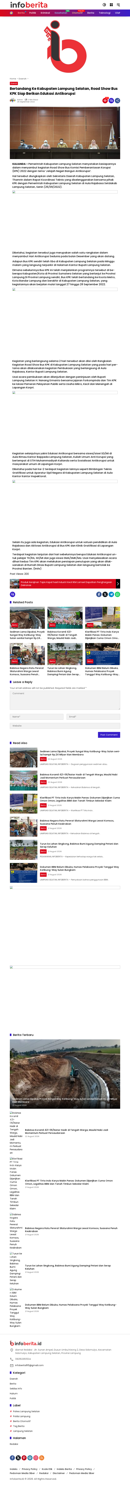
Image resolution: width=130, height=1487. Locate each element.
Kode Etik (47, 1469)
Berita (14, 625)
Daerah (14, 83)
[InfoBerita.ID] (29, 4)
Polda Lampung (21, 1416)
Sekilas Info (16, 1388)
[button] (104, 5)
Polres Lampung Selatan (26, 1411)
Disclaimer (59, 1473)
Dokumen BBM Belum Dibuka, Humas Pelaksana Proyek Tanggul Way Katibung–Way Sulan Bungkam (101, 671)
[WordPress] (29, 1457)
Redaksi (14, 1444)
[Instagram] (35, 1457)
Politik (13, 1398)
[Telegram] (111, 594)
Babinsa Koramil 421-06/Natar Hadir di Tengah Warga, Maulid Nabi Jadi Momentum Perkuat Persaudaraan (62, 635)
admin (20, 100)
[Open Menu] (111, 5)
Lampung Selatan (23, 1431)
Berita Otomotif (22, 1421)
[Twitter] (105, 594)
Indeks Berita (64, 1469)
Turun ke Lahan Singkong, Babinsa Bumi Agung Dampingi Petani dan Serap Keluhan (63, 671)
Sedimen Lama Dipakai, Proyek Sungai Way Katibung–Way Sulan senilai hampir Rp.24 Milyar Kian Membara (27, 635)
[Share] (117, 100)
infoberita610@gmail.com (29, 1365)
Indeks (13, 1469)
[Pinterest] (24, 1457)
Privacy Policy (29, 1469)
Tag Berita (18, 1426)
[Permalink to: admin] (13, 100)
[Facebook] (99, 594)
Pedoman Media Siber (22, 1473)
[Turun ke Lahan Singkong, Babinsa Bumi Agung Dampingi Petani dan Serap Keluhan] (64, 654)
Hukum (14, 1393)
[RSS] (41, 1457)
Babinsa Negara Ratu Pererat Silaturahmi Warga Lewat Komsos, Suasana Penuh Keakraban (27, 671)
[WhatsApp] (117, 594)
